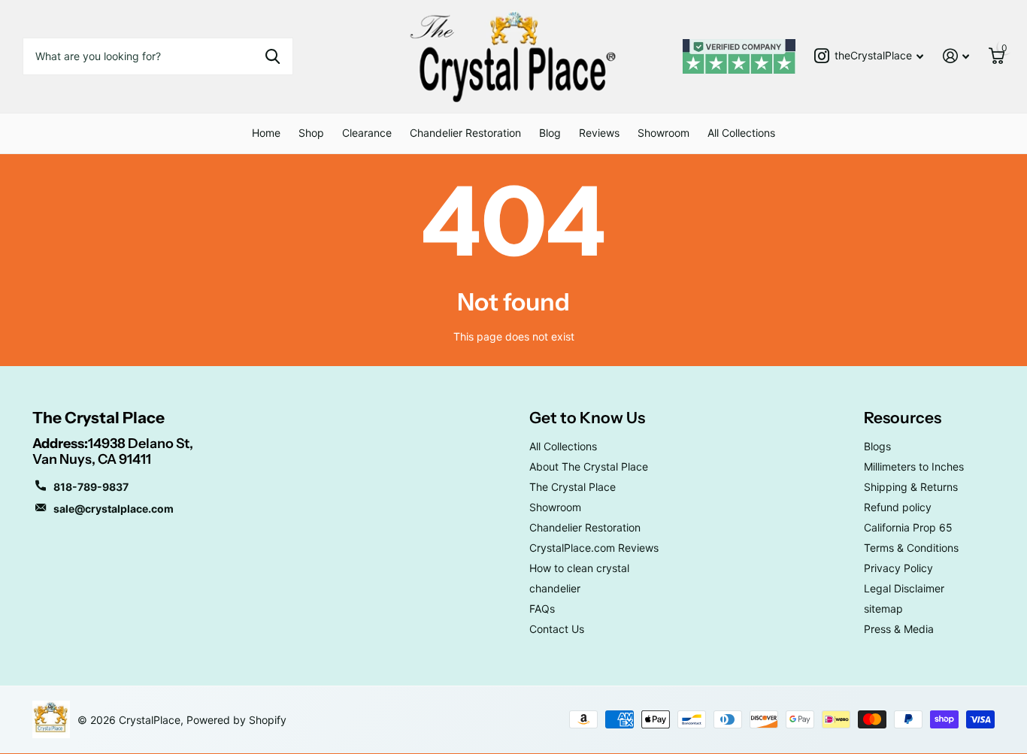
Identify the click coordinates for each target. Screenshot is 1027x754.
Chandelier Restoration (465, 132)
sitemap (883, 608)
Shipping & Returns (911, 486)
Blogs (877, 446)
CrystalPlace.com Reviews (594, 547)
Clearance (367, 132)
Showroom (663, 132)
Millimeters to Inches (914, 466)
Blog (550, 132)
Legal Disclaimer (904, 588)
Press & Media (899, 628)
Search (272, 56)
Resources (902, 417)
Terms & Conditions (911, 547)
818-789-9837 (91, 486)
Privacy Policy (898, 568)
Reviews (599, 132)
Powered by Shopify (236, 719)
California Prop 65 (908, 527)
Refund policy (898, 507)
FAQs (542, 608)
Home (266, 132)
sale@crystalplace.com (113, 508)
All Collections (741, 132)
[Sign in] (956, 56)
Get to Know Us (587, 417)
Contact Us (556, 628)
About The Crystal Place (588, 466)
